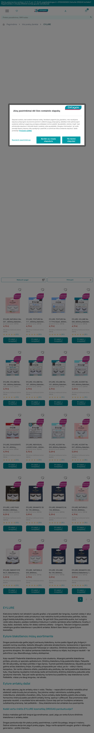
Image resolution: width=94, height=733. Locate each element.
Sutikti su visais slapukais (48, 139)
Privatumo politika (25, 131)
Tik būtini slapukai (71, 139)
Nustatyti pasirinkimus (21, 140)
